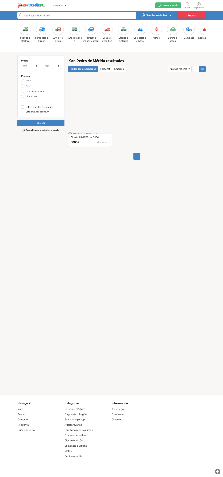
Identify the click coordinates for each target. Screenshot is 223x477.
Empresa (119, 69)
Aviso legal (118, 409)
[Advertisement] (40, 261)
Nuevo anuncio (26, 430)
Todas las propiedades (83, 69)
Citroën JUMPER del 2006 (85, 137)
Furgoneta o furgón (75, 414)
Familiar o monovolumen (78, 430)
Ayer (28, 86)
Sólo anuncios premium (37, 111)
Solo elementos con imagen (39, 106)
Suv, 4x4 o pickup (74, 419)
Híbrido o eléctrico (74, 409)
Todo (28, 80)
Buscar (191, 15)
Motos (68, 451)
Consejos (117, 419)
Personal (105, 69)
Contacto (22, 419)
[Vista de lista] (196, 69)
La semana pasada (35, 91)
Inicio (20, 409)
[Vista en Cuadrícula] (202, 69)
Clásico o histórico (74, 440)
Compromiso (119, 414)
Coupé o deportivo (75, 435)
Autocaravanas (73, 424)
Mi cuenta (23, 424)
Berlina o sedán (73, 456)
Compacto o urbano (75, 445)
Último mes (31, 96)
